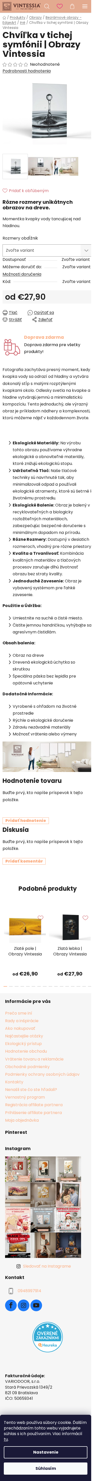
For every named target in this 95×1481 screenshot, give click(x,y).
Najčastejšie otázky (24, 1036)
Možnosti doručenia (22, 274)
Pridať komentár (24, 861)
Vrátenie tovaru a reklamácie (34, 1059)
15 (89, 986)
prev (5, 926)
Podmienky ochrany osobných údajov (42, 1074)
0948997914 (29, 1291)
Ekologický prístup (23, 1044)
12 (72, 986)
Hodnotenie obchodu (26, 1051)
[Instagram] (23, 1305)
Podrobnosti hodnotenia (27, 71)
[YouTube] (36, 1305)
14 (84, 986)
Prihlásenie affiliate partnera (33, 1113)
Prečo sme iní (18, 1013)
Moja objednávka (22, 1120)
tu (6, 1439)
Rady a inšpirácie (22, 1021)
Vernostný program (25, 1097)
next (90, 926)
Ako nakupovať (20, 1028)
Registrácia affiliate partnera (34, 1105)
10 (61, 986)
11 (67, 986)
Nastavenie (45, 1452)
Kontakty (14, 1082)
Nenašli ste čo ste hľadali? (31, 1089)
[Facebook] (11, 1305)
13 (78, 986)
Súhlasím (45, 1468)
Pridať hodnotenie (25, 820)
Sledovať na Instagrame (47, 1266)
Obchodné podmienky (27, 1067)
